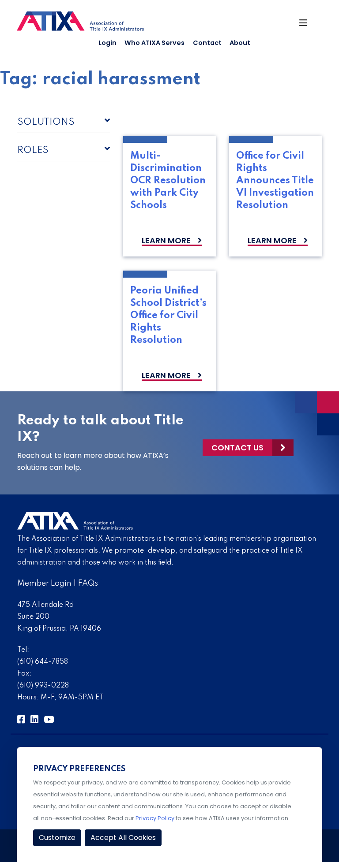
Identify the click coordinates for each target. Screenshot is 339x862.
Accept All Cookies (123, 837)
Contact (207, 42)
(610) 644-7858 (42, 661)
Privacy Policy (155, 818)
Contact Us (237, 447)
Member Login (44, 583)
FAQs (88, 583)
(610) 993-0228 (43, 685)
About (240, 42)
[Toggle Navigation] (306, 25)
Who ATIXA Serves (154, 42)
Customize (57, 837)
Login (107, 42)
